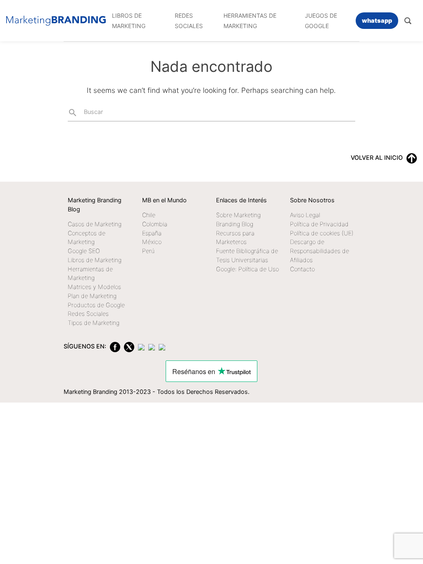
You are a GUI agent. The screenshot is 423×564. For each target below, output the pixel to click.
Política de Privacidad (319, 224)
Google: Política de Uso (247, 269)
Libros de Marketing (94, 260)
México (152, 242)
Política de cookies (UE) (322, 233)
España (152, 233)
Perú (148, 251)
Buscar (85, 113)
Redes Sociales (88, 314)
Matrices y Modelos (94, 287)
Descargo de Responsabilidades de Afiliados (319, 251)
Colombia (154, 224)
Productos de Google (96, 305)
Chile (148, 215)
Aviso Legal (305, 215)
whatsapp (377, 20)
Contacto (302, 269)
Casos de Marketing (94, 224)
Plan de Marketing (92, 296)
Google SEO (84, 251)
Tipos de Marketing (93, 323)
